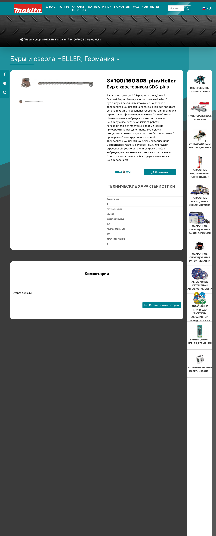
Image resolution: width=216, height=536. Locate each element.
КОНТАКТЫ (150, 6)
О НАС (51, 6)
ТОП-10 (63, 6)
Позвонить (162, 172)
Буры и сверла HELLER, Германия (46, 39)
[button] (5, 74)
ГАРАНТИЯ (122, 6)
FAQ (136, 6)
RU (209, 8)
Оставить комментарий (163, 305)
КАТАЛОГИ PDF (99, 6)
